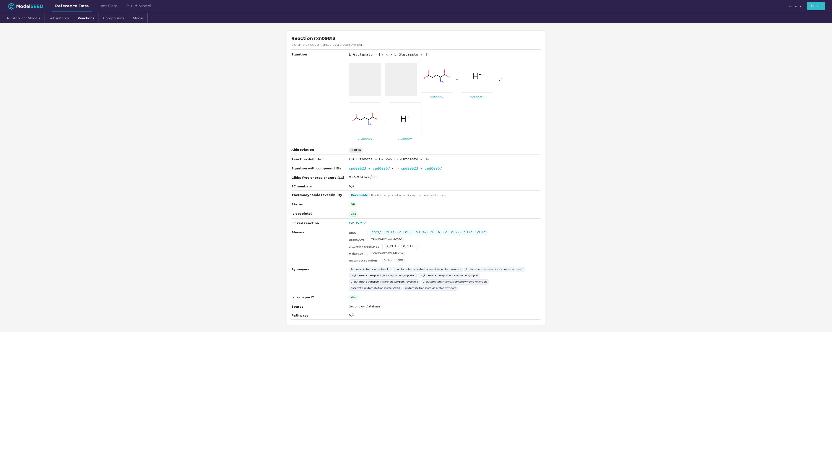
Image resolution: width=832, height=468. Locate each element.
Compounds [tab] (113, 18)
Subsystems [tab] (59, 18)
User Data (108, 5)
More (792, 6)
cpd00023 (357, 168)
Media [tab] (138, 18)
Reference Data (72, 5)
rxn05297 (357, 223)
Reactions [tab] (86, 18)
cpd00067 (381, 168)
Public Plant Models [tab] (23, 18)
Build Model (138, 5)
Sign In (816, 6)
